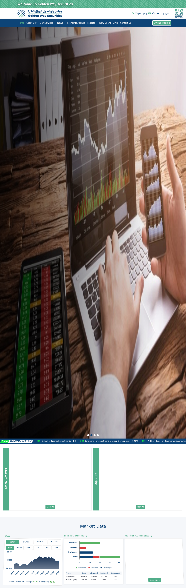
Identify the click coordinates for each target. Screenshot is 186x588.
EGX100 (53, 540)
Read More (155, 581)
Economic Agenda (76, 23)
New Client (105, 23)
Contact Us (125, 23)
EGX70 (39, 540)
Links (115, 23)
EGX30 (10, 540)
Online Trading (162, 23)
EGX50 (25, 540)
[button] (88, 435)
